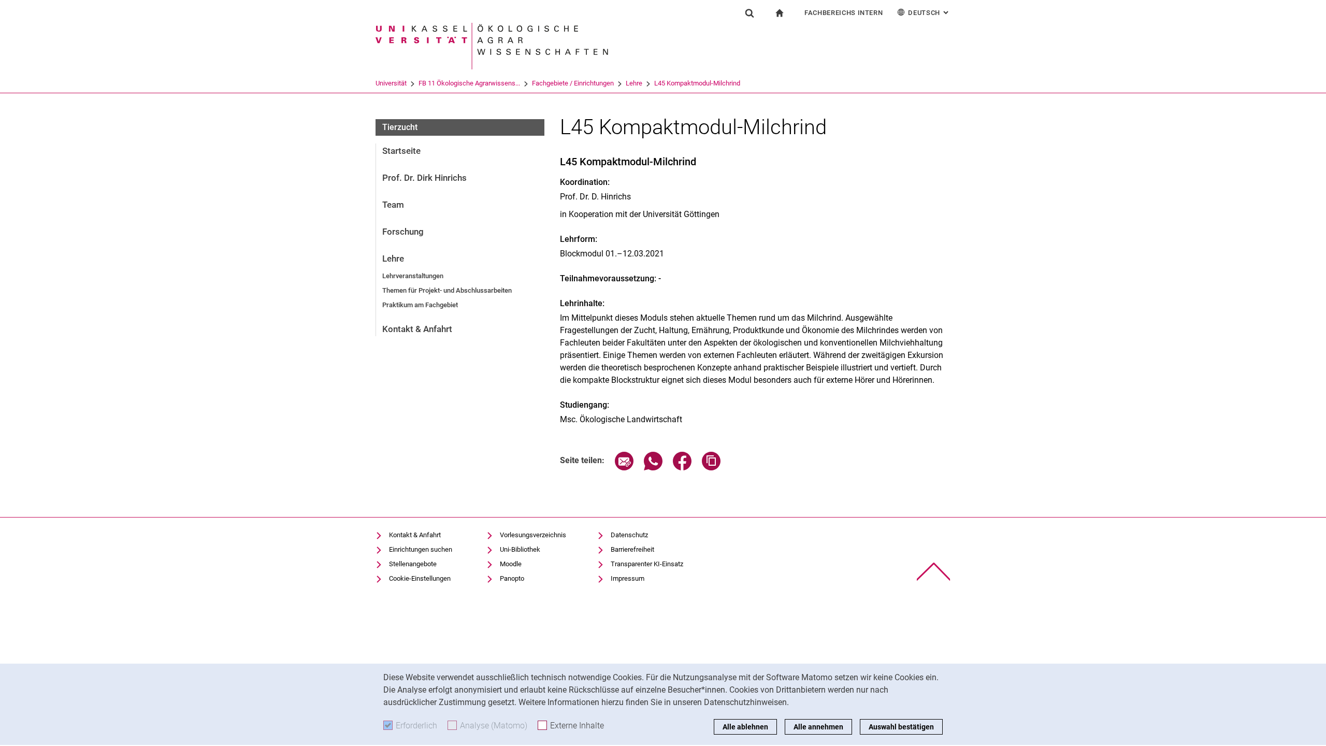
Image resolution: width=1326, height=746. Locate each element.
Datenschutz (629, 535)
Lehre (634, 83)
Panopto (512, 578)
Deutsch (929, 13)
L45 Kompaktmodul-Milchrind (697, 83)
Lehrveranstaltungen (412, 276)
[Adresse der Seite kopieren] (711, 467)
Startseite (401, 151)
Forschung (403, 231)
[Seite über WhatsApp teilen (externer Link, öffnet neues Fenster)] (653, 467)
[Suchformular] (749, 13)
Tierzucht (399, 127)
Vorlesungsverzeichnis (533, 535)
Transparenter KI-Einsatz (647, 564)
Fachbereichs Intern (843, 13)
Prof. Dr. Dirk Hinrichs (424, 178)
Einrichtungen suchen (420, 549)
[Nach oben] (933, 572)
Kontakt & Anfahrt (417, 329)
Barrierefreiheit (632, 549)
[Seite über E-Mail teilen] (624, 467)
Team (393, 204)
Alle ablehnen (745, 727)
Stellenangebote (413, 564)
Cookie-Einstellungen (420, 578)
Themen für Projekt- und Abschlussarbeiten (447, 290)
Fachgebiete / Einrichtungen (573, 83)
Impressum (627, 578)
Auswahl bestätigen (901, 727)
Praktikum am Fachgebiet (420, 305)
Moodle (511, 564)
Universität (391, 83)
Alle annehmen (818, 727)
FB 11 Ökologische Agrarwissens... (469, 83)
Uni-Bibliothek (520, 549)
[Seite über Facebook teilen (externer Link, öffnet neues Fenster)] (682, 467)
